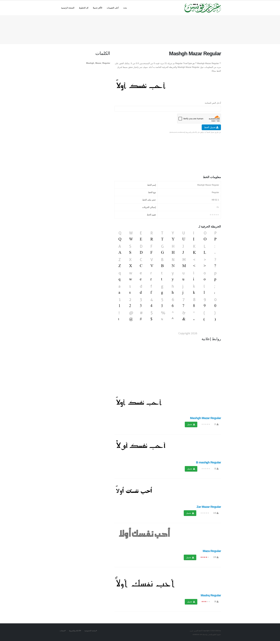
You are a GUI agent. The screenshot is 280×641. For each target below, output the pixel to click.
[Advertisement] (140, 29)
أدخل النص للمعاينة (213, 103)
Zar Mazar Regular (209, 506)
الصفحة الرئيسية (67, 8)
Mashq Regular (211, 595)
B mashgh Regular (208, 462)
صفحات (62, 631)
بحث (125, 8)
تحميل (190, 424)
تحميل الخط (210, 127)
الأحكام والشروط (74, 631)
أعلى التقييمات (113, 8)
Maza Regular (212, 551)
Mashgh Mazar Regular (205, 418)
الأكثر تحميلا (97, 8)
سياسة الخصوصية (90, 631)
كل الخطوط (84, 8)
